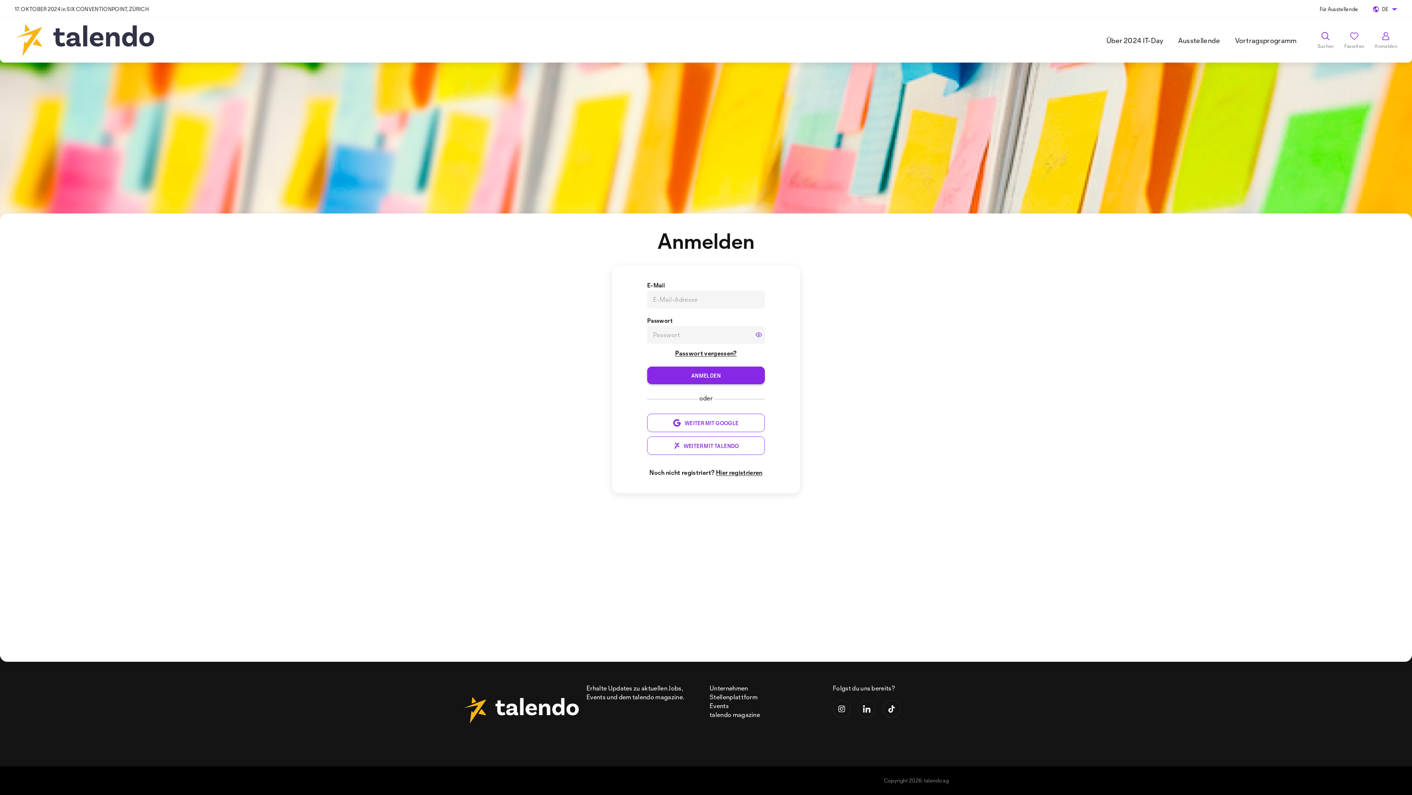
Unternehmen (729, 688)
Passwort (660, 320)
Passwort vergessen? (706, 353)
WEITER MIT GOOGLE (712, 423)
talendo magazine (735, 714)
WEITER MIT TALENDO (711, 446)
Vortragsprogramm (1266, 40)
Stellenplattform (733, 697)
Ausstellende (1199, 40)
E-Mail (656, 285)
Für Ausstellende (1339, 9)
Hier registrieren (739, 472)
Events (719, 706)
